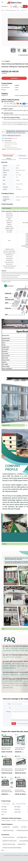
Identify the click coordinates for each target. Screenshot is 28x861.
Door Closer (24, 827)
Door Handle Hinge (24, 840)
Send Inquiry (14, 78)
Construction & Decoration (10, 10)
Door (18, 10)
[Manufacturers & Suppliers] (14, 2)
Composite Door (6, 827)
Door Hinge (3, 806)
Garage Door (15, 827)
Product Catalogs (22, 803)
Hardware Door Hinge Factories (10, 840)
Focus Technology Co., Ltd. (18, 855)
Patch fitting (17, 809)
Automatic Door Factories (8, 837)
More (2, 850)
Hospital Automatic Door (8, 830)
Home (2, 10)
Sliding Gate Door (22, 844)
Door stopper (17, 806)
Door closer (3, 812)
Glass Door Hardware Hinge (9, 844)
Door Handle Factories (22, 837)
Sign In (3, 149)
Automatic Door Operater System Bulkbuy (12, 847)
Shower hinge (18, 812)
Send (14, 723)
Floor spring (4, 809)
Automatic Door (24, 10)
